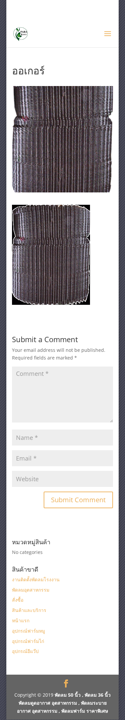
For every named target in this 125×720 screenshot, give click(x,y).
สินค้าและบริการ (29, 610)
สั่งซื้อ (17, 600)
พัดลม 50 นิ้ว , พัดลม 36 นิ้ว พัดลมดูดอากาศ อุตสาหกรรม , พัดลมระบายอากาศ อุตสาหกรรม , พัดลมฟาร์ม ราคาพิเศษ (64, 703)
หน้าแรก (20, 620)
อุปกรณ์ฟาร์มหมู (28, 631)
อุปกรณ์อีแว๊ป (25, 651)
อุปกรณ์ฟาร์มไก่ (28, 641)
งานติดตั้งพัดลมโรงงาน (36, 579)
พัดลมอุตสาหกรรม (30, 590)
